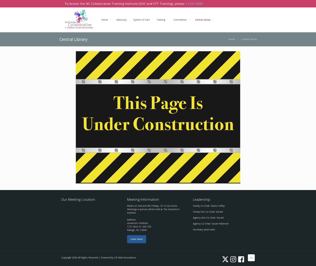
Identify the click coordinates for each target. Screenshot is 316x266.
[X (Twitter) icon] (225, 259)
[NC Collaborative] (79, 18)
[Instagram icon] (233, 259)
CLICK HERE (194, 3)
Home (231, 39)
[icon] (241, 259)
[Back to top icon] (251, 257)
